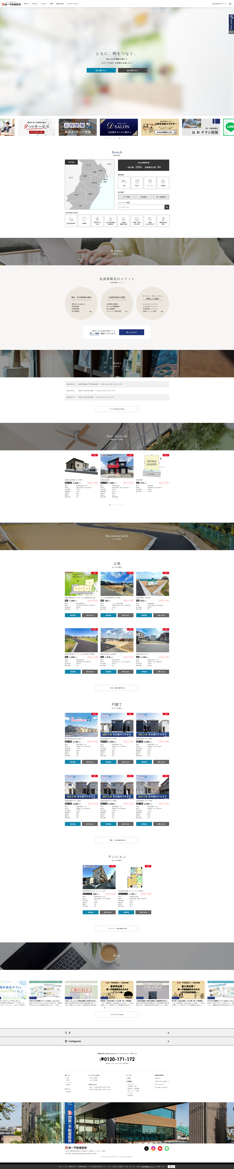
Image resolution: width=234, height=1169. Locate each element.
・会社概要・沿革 (131, 1086)
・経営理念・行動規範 (132, 1088)
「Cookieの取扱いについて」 (147, 1166)
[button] (108, 138)
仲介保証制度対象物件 (110, 223)
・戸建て (67, 1080)
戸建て (137, 185)
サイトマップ (159, 1084)
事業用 (163, 185)
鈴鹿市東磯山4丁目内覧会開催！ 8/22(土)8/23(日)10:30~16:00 (100, 384)
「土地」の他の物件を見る (117, 688)
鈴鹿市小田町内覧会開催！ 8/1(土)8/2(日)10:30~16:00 (96, 397)
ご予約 (51, 3)
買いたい (27, 3)
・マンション (69, 1082)
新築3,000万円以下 (150, 223)
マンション (150, 185)
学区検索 (144, 197)
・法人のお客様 (93, 1080)
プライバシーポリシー (162, 1081)
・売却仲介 (68, 1092)
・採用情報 (129, 1095)
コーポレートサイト (72, 3)
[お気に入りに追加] (92, 483)
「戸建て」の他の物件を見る (117, 840)
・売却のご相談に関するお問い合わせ (99, 1089)
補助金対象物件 (163, 223)
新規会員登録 (159, 1075)
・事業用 (67, 1085)
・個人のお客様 (93, 1078)
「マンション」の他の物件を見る (117, 928)
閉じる (171, 1166)
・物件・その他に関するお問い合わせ (99, 1087)
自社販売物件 (71, 223)
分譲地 (84, 223)
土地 (124, 185)
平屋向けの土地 (97, 223)
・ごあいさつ (130, 1084)
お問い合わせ (60, 3)
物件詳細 (72, 615)
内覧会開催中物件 (123, 223)
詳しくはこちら (132, 332)
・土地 (67, 1078)
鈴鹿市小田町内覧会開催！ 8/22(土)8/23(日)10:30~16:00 (96, 390)
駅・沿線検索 (161, 197)
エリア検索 (126, 197)
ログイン (224, 3)
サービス (43, 3)
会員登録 (216, 3)
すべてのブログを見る (117, 1014)
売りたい (35, 3)
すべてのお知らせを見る (117, 409)
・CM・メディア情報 (132, 1091)
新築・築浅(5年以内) (136, 223)
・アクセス (129, 1093)
